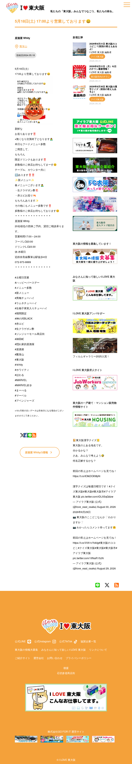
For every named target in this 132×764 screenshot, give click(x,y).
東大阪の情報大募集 (26, 649)
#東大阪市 (98, 491)
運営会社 (38, 658)
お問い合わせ (54, 658)
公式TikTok (65, 641)
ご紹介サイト (22, 658)
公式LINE (20, 641)
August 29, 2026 (106, 568)
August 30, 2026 (106, 507)
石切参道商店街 (66, 673)
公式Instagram (42, 641)
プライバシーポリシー (78, 658)
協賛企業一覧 (88, 641)
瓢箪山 (23, 46)
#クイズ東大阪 (86, 548)
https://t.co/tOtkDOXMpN (86, 476)
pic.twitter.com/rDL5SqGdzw (97, 496)
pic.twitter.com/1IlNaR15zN (88, 558)
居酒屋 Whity (36, 452)
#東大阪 (87, 491)
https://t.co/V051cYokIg (86, 543)
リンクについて (98, 649)
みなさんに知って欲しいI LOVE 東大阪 (63, 649)
